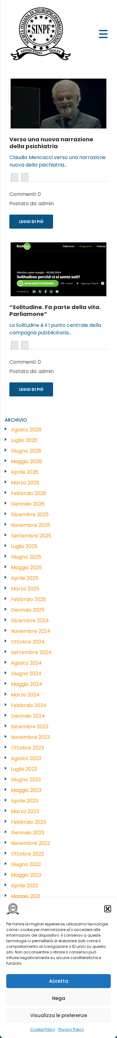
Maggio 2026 (26, 461)
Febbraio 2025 (28, 599)
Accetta (58, 981)
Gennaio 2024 (28, 716)
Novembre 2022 (30, 843)
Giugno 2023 (26, 779)
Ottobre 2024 (28, 641)
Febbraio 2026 (28, 493)
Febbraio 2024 (28, 705)
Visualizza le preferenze (58, 1015)
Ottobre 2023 (27, 747)
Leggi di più (31, 221)
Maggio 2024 (26, 684)
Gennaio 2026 (28, 503)
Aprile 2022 (24, 885)
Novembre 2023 (30, 737)
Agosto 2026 (26, 429)
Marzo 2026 (25, 482)
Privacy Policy (71, 1029)
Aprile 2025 (24, 578)
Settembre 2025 (31, 535)
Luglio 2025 (24, 546)
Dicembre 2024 (30, 620)
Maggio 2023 (26, 790)
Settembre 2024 (31, 652)
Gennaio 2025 (28, 610)
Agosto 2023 (26, 758)
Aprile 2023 (24, 800)
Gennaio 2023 (27, 832)
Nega (58, 998)
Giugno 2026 (26, 450)
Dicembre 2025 (30, 514)
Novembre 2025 (30, 525)
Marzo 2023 (25, 811)
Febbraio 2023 (28, 822)
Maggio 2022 (26, 875)
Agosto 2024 (26, 663)
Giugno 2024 (26, 673)
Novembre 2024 (31, 631)
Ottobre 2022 (27, 853)
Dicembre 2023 (29, 726)
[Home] (41, 33)
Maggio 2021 (25, 896)
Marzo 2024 (25, 694)
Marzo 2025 (25, 588)
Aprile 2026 (24, 472)
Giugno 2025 (26, 556)
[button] (108, 909)
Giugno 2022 (26, 864)
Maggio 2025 (26, 567)
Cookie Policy (42, 1029)
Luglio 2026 (24, 440)
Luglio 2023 (24, 769)
